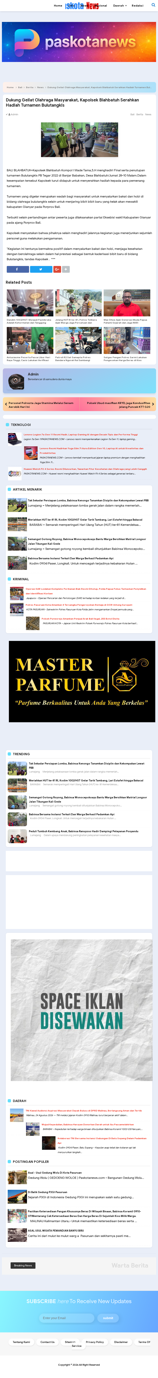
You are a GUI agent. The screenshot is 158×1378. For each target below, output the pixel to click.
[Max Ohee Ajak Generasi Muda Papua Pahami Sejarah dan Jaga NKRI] (127, 302)
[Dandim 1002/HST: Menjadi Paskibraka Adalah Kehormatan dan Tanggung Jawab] (30, 302)
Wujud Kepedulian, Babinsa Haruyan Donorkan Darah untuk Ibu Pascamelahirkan (88, 1124)
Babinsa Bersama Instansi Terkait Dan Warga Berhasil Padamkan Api (70, 558)
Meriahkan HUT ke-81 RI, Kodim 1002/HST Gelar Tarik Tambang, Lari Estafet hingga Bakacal (85, 519)
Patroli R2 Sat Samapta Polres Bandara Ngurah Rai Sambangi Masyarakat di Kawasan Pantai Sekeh (76, 360)
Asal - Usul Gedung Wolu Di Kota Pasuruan (55, 1172)
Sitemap (70, 1342)
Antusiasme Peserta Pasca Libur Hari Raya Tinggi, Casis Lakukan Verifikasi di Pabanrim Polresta (28, 360)
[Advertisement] (79, 861)
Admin (33, 374)
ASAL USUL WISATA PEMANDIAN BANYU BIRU (56, 1230)
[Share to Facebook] (18, 269)
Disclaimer (121, 1342)
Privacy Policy (95, 1342)
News (40, 87)
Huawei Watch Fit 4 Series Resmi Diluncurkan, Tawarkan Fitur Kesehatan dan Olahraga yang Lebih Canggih (85, 468)
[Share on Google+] (57, 269)
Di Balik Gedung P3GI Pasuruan (47, 1192)
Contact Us (47, 1342)
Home (10, 87)
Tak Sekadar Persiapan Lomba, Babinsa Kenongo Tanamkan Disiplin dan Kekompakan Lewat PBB (88, 500)
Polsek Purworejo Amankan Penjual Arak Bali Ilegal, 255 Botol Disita (80, 618)
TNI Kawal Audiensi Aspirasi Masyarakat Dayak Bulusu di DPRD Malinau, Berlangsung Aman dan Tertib (84, 1110)
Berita (29, 87)
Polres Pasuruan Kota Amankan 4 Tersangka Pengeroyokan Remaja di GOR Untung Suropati (79, 604)
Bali (20, 87)
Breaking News (23, 1265)
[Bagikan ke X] (41, 269)
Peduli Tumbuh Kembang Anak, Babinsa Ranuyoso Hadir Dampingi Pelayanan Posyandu (83, 831)
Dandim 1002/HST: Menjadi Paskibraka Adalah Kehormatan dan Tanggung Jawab (29, 322)
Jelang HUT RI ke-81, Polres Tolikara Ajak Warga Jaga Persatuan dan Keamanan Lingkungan (76, 322)
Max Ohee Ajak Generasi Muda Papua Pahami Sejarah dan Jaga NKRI (125, 321)
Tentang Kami (21, 1342)
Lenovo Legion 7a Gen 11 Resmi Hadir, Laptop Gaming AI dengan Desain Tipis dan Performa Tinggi (81, 434)
